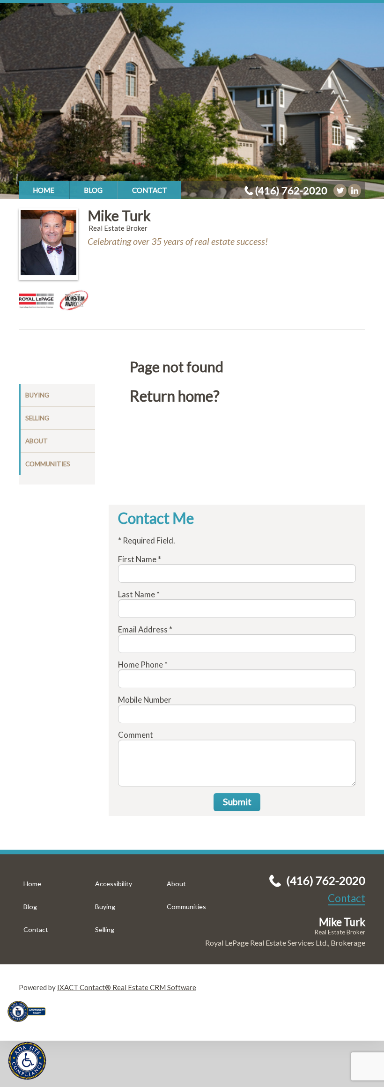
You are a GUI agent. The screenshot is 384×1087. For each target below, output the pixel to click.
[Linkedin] (354, 190)
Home (43, 190)
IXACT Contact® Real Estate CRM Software (126, 987)
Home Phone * (143, 664)
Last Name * (139, 594)
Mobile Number (144, 700)
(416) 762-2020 (291, 190)
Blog (93, 190)
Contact (149, 190)
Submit (237, 801)
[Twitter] (340, 190)
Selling (37, 418)
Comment (135, 735)
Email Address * (145, 629)
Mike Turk (119, 215)
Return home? (175, 396)
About (36, 441)
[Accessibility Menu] (27, 1061)
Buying (37, 395)
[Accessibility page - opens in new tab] (30, 1025)
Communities (47, 464)
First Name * (139, 559)
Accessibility (113, 884)
